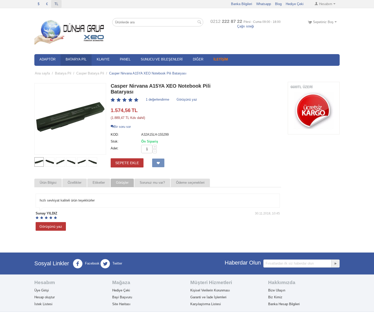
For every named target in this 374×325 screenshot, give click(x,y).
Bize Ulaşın (276, 290)
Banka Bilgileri (241, 4)
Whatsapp (263, 4)
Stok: (115, 141)
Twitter (116, 263)
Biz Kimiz (275, 297)
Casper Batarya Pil (90, 73)
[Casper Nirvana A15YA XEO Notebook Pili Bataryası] (70, 118)
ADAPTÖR (47, 59)
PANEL (125, 59)
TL (56, 4)
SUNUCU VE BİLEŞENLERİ (162, 59)
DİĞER (198, 59)
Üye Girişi (41, 290)
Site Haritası (121, 304)
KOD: (115, 134)
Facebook (91, 263)
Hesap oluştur (44, 297)
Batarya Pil (63, 73)
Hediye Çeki (295, 4)
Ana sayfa (42, 73)
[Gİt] (335, 263)
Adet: (115, 148)
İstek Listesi (43, 304)
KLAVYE (103, 59)
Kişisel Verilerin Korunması (210, 290)
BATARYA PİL (76, 59)
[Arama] (199, 22)
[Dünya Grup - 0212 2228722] (70, 31)
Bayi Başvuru (122, 297)
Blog (278, 4)
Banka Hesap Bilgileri (284, 304)
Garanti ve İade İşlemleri (208, 297)
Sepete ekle (127, 163)
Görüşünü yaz (187, 99)
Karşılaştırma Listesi (205, 304)
